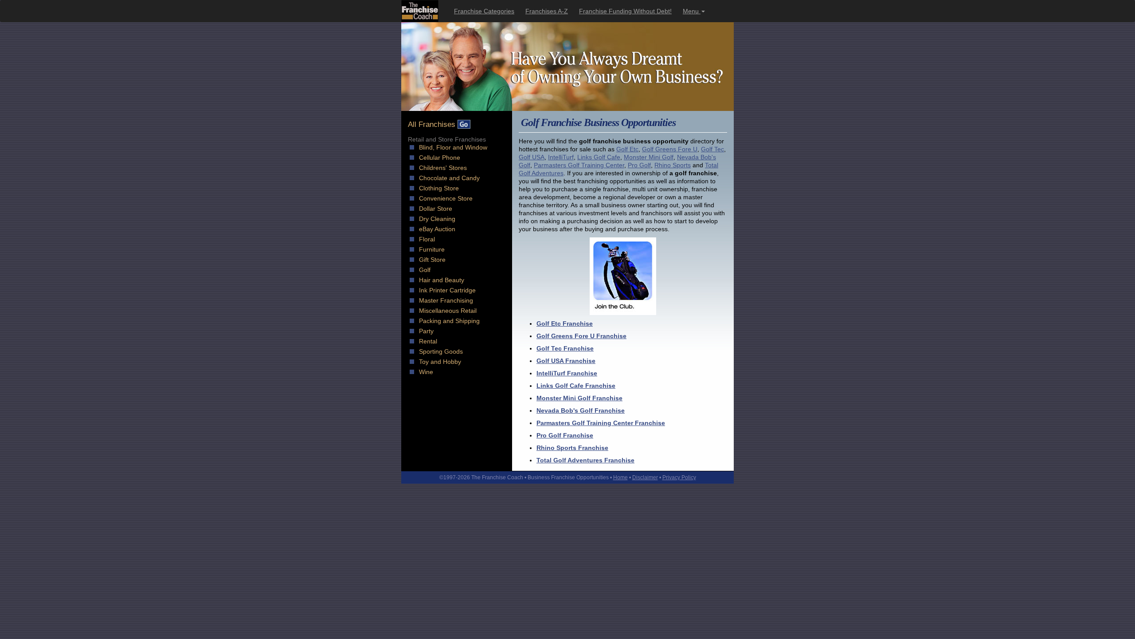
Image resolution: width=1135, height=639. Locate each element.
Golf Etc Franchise (564, 323)
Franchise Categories (484, 11)
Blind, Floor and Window (453, 147)
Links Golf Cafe (598, 157)
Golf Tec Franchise (565, 348)
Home (620, 477)
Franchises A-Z (546, 11)
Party (426, 331)
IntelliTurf (561, 157)
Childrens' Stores (443, 167)
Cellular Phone (439, 157)
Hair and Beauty (441, 280)
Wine (426, 371)
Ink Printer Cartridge (447, 290)
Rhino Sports (672, 165)
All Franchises (433, 124)
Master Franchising (446, 300)
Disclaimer (645, 477)
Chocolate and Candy (449, 177)
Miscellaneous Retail (448, 310)
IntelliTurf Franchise (566, 373)
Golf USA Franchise (565, 360)
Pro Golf (639, 165)
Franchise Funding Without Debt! (625, 11)
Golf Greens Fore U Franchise (581, 335)
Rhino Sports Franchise (572, 447)
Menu (692, 11)
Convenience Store (446, 198)
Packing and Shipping (449, 320)
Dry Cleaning (437, 218)
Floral (427, 239)
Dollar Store (435, 208)
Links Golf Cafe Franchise (575, 385)
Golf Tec (712, 149)
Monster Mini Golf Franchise (579, 398)
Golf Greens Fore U (669, 149)
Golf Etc (627, 149)
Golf (425, 269)
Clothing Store (439, 188)
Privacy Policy (679, 477)
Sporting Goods (441, 351)
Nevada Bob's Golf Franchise (580, 410)
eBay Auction (437, 229)
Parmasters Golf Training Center (579, 165)
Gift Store (432, 259)
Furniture (432, 249)
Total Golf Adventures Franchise (585, 460)
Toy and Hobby (440, 361)
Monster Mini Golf (648, 157)
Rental (428, 341)
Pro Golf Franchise (564, 435)
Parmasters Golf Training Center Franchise (600, 422)
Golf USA (531, 157)
